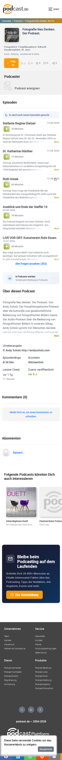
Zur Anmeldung (26, 594)
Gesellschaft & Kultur (29, 54)
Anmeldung (9, 684)
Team (6, 636)
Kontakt (38, 640)
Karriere (7, 640)
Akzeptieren (45, 749)
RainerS (18, 452)
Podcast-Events (11, 676)
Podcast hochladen (13, 671)
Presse (38, 644)
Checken (10, 379)
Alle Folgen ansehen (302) (31, 264)
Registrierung (10, 680)
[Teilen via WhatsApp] (30, 756)
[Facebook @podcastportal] (40, 710)
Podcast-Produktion (44, 688)
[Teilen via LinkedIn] (18, 756)
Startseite (6, 20)
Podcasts (18, 20)
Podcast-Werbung (43, 680)
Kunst (7, 54)
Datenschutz (41, 652)
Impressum (9, 644)
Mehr (56, 335)
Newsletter (40, 636)
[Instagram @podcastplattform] (22, 710)
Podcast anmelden (12, 667)
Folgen (13, 63)
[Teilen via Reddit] (42, 756)
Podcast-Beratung (43, 667)
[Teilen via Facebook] (6, 756)
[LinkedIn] (31, 710)
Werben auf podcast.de (14, 648)
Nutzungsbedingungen (45, 648)
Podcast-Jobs (41, 671)
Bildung (14, 54)
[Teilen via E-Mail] (54, 756)
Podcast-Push (41, 676)
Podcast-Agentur (42, 684)
